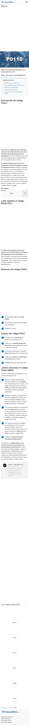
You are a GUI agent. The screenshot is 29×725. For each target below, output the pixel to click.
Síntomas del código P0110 (11, 87)
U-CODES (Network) (7, 722)
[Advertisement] (14, 29)
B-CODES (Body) (6, 718)
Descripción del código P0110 (12, 83)
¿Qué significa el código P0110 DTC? (14, 85)
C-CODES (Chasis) (7, 720)
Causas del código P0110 (11, 89)
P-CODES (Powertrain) (8, 716)
